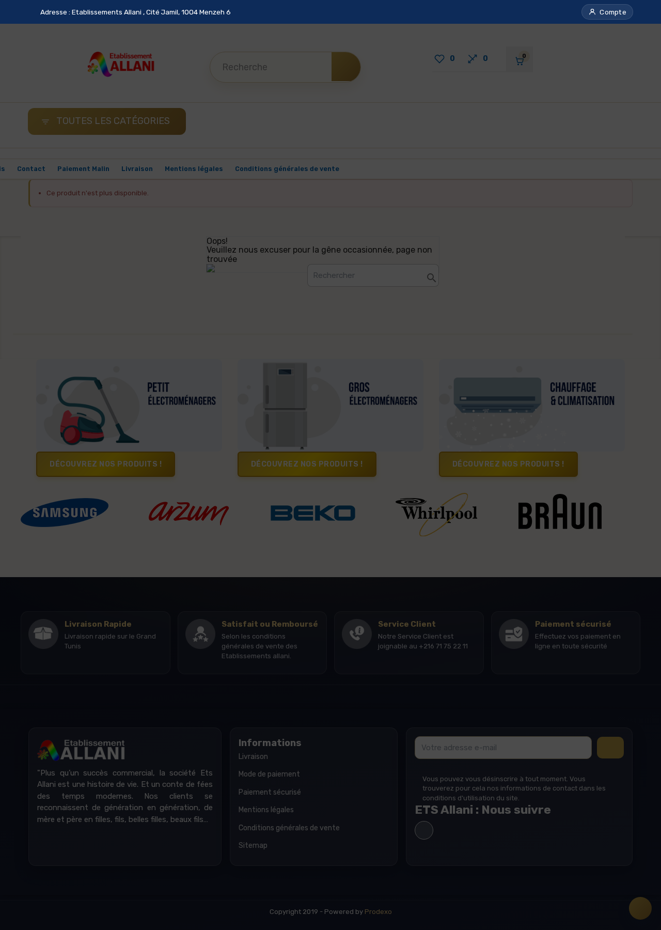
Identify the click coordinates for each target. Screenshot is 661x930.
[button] (607, 12)
